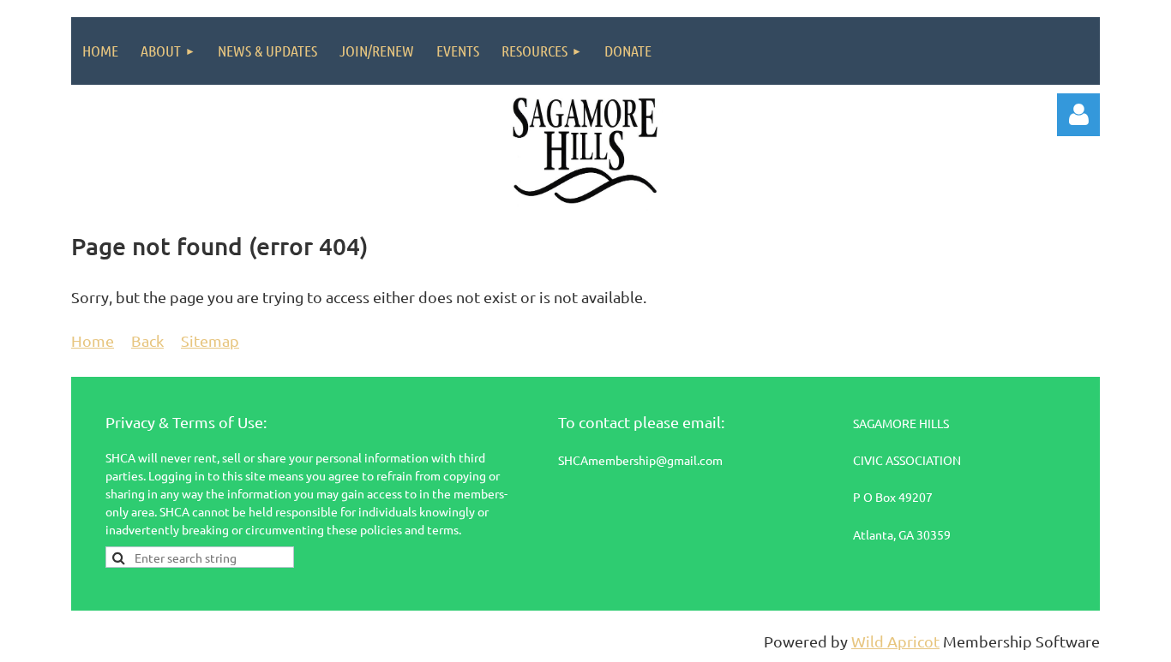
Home (92, 340)
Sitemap (210, 340)
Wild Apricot (895, 641)
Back (147, 340)
